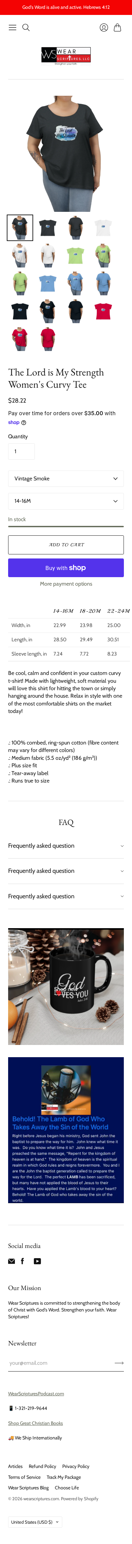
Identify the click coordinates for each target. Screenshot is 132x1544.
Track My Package (64, 1477)
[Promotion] (66, 986)
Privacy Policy (75, 1466)
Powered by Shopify (79, 1498)
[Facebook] (22, 1263)
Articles (15, 1466)
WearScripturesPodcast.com (36, 1394)
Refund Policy (42, 1466)
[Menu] (12, 27)
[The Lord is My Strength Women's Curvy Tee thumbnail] (20, 228)
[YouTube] (37, 1263)
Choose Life (67, 1488)
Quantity (18, 436)
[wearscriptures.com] (66, 56)
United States (31, 1522)
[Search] (26, 27)
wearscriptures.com (41, 1498)
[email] (11, 1263)
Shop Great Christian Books (35, 1423)
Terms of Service (24, 1477)
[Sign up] (119, 1363)
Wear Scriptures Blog (28, 1488)
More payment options (66, 584)
